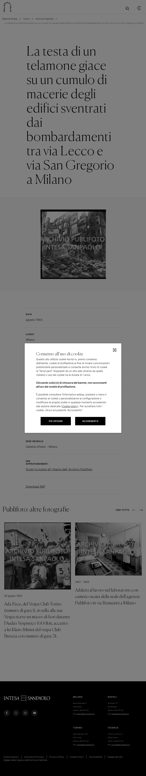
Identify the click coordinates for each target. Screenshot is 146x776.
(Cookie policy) (69, 406)
